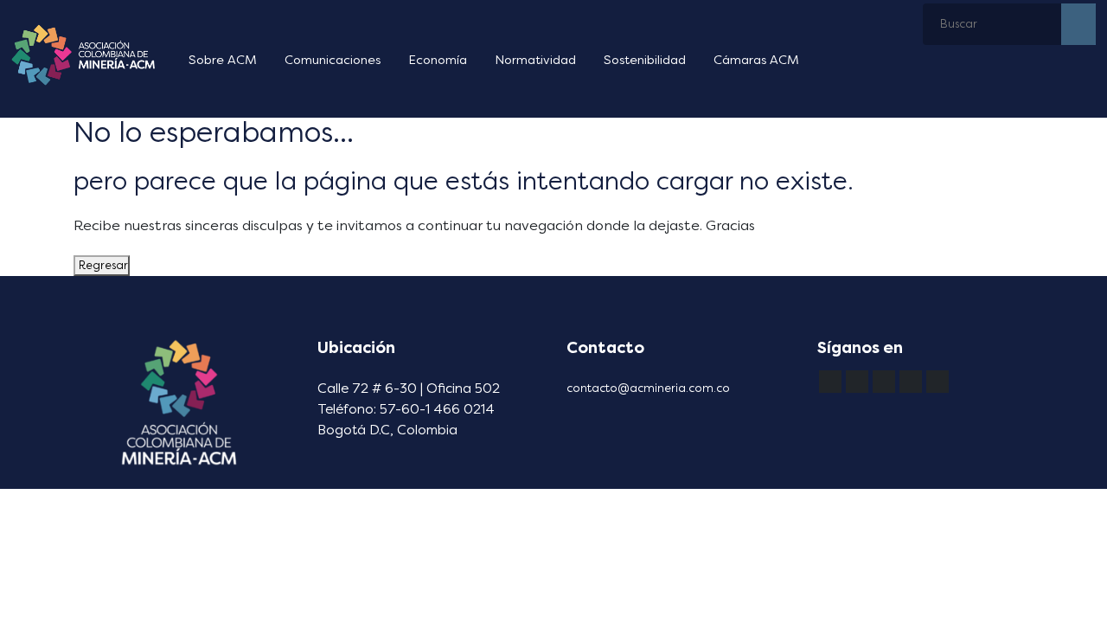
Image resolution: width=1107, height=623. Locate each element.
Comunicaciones (333, 60)
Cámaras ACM (756, 60)
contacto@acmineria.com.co (648, 388)
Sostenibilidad (645, 60)
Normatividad (535, 60)
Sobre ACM (223, 60)
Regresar (101, 265)
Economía (437, 60)
